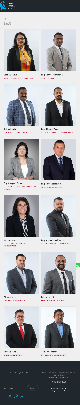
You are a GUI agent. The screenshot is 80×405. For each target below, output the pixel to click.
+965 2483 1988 (58, 381)
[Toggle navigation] (72, 5)
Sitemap (29, 373)
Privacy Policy (20, 373)
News (12, 373)
